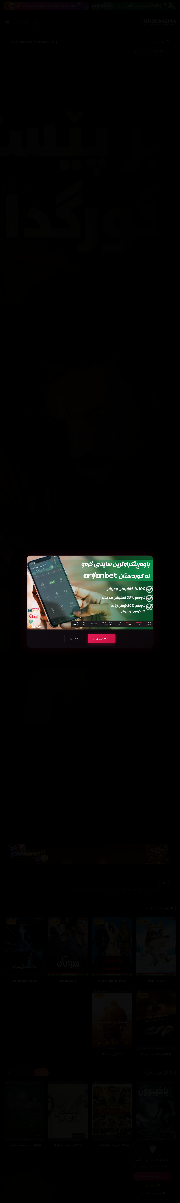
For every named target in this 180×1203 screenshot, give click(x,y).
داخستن (75, 638)
